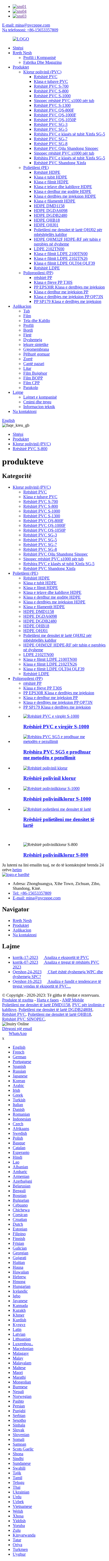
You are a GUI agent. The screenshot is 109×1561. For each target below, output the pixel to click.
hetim (17, 870)
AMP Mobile (73, 1000)
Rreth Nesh (22, 52)
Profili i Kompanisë (39, 57)
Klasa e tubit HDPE (50, 177)
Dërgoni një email (17, 1028)
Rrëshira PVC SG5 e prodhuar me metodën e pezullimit (57, 754)
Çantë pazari (33, 363)
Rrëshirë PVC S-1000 (52, 96)
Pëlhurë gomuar (36, 354)
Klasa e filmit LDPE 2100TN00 (61, 253)
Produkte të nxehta (17, 1000)
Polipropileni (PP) (38, 272)
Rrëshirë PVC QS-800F (54, 110)
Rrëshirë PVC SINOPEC (23, 1019)
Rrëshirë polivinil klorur (49, 778)
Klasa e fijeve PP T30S (53, 282)
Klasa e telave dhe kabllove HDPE (63, 186)
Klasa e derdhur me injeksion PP (61, 292)
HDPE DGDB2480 (50, 215)
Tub (26, 311)
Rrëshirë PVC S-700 (51, 86)
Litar (27, 368)
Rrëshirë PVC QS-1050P (55, 119)
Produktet (21, 67)
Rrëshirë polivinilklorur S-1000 (57, 799)
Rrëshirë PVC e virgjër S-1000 (56, 726)
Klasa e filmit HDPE (51, 182)
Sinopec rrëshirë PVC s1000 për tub (64, 100)
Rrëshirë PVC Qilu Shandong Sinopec (66, 148)
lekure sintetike (35, 344)
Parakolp (30, 387)
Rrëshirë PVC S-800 (51, 91)
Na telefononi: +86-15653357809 (30, 30)
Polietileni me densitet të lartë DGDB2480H (55, 1009)
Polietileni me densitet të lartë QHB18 (59, 1014)
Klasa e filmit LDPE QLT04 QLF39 (64, 263)
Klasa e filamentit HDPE (54, 201)
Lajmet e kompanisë (40, 397)
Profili (28, 325)
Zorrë (28, 359)
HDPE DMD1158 (49, 206)
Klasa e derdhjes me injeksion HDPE (65, 196)
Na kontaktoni (25, 411)
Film (27, 316)
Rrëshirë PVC (45, 76)
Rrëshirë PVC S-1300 (52, 105)
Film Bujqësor (35, 373)
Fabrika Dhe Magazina (42, 62)
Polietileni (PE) (36, 167)
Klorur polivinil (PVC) (42, 72)
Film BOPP (33, 378)
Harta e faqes (48, 1000)
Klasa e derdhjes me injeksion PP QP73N (68, 296)
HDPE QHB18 (47, 220)
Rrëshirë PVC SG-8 (50, 143)
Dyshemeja (32, 339)
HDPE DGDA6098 (50, 210)
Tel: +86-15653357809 (32, 893)
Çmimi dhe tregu (37, 402)
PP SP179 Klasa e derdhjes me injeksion (67, 301)
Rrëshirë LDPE (47, 268)
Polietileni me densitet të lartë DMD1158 (36, 1004)
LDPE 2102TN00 (49, 249)
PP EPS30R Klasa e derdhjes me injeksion (69, 287)
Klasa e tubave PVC (51, 81)
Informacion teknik (39, 406)
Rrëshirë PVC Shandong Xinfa (60, 162)
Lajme (18, 392)
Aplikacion (22, 306)
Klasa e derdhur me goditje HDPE (62, 191)
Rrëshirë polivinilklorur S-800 (55, 855)
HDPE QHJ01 (46, 225)
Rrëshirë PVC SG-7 (50, 139)
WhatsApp (18, 1033)
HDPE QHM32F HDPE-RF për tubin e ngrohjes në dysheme (67, 241)
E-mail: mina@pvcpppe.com (26, 25)
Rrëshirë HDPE (47, 172)
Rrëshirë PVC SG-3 (50, 124)
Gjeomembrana (36, 349)
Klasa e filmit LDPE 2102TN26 (61, 258)
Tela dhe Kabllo (36, 320)
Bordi (28, 330)
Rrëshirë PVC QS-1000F (55, 115)
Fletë (27, 335)
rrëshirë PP (43, 277)
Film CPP (31, 382)
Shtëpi (18, 48)
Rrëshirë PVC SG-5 (50, 129)
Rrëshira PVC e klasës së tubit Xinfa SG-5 (69, 134)
